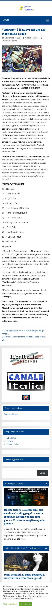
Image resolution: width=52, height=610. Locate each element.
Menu (6, 20)
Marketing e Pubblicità (15, 484)
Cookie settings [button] (10, 604)
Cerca (42, 473)
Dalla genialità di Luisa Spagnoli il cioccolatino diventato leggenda (24, 576)
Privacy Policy (13, 444)
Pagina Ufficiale (11, 414)
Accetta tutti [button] (25, 604)
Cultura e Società (9, 41)
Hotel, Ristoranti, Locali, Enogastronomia (22, 548)
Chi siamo (11, 438)
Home (10, 441)
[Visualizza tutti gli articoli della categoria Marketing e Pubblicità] (46, 484)
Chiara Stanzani (32, 38)
